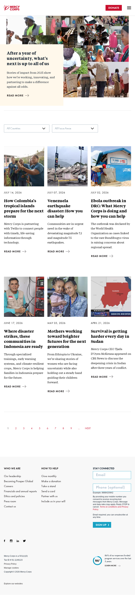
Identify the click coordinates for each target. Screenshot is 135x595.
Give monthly (48, 476)
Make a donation (51, 481)
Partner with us (49, 496)
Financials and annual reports (20, 491)
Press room (10, 501)
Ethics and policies (14, 496)
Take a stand (48, 486)
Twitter (24, 541)
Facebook (4, 541)
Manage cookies (11, 568)
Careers (8, 486)
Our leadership (12, 476)
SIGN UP (101, 524)
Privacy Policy (10, 564)
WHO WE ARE (12, 468)
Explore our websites (13, 583)
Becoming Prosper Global (18, 481)
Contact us (10, 506)
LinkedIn (17, 541)
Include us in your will (53, 501)
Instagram (11, 541)
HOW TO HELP (49, 468)
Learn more (110, 565)
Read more (15, 95)
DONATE (113, 7)
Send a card (48, 491)
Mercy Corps (12, 8)
